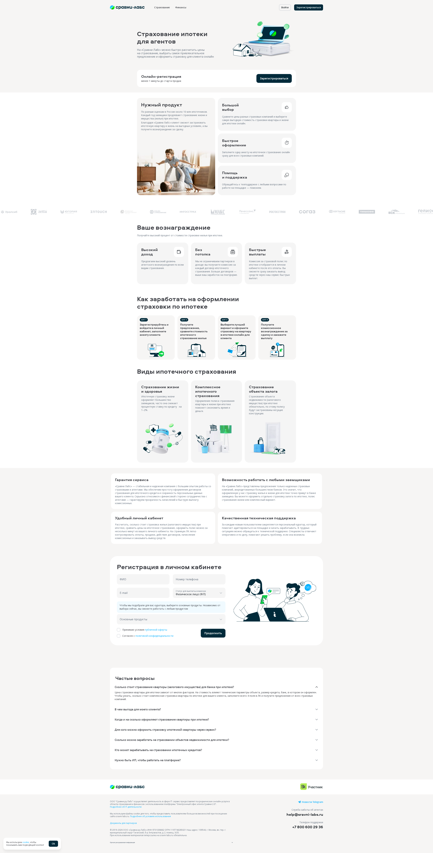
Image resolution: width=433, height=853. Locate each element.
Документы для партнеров (123, 823)
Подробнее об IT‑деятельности (126, 806)
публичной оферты (156, 629)
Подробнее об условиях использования (150, 816)
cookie (25, 842)
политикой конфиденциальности (154, 635)
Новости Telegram (312, 802)
